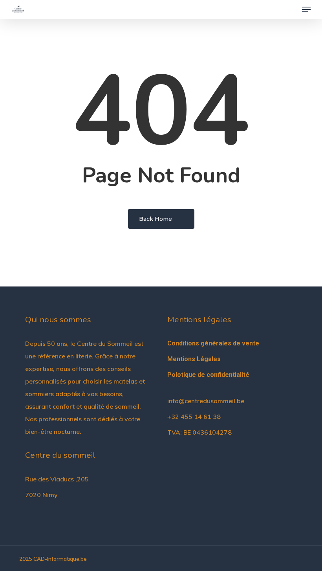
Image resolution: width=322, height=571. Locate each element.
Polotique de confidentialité (208, 374)
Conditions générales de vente (213, 343)
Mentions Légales (194, 359)
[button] (306, 9)
